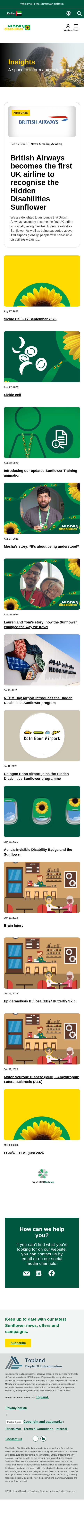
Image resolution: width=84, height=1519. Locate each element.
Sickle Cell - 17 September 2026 (30, 319)
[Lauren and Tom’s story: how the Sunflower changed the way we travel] (42, 584)
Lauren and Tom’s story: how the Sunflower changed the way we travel (40, 624)
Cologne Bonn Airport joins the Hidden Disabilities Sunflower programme (36, 776)
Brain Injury (13, 925)
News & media (40, 143)
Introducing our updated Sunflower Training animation (40, 473)
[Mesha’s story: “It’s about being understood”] (42, 508)
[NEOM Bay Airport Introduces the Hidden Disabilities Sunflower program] (42, 659)
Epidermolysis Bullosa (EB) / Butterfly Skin (40, 1001)
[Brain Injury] (42, 887)
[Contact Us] (26, 1273)
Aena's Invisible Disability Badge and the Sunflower (38, 852)
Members (68, 30)
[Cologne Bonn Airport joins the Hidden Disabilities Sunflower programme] (42, 735)
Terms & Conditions (38, 1429)
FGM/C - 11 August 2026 (24, 1153)
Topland (42, 1397)
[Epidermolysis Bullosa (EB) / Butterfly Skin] (42, 963)
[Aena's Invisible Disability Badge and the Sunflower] (42, 811)
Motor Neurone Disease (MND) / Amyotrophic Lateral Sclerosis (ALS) (41, 1079)
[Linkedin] (43, 1439)
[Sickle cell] (42, 356)
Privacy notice (16, 1408)
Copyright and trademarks (43, 1421)
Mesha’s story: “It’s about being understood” (41, 546)
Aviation (56, 143)
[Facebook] (35, 1439)
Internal (61, 1429)
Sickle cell (12, 395)
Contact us (13, 1439)
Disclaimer (13, 1429)
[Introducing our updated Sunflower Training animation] (42, 432)
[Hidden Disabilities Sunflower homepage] (18, 27)
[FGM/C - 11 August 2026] (42, 1114)
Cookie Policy (14, 1422)
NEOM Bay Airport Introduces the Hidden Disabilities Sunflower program (38, 700)
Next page (49, 1182)
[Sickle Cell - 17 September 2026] (42, 281)
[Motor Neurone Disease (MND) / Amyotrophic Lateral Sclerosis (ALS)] (42, 1038)
